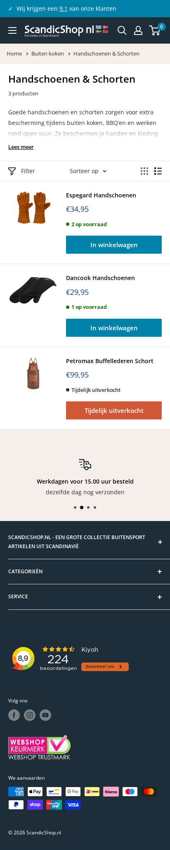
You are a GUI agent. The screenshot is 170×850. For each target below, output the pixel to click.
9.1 (63, 8)
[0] (155, 30)
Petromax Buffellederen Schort (109, 361)
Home (15, 53)
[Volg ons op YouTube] (45, 715)
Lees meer (21, 147)
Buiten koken (48, 53)
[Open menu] (12, 30)
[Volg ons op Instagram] (29, 715)
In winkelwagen (114, 245)
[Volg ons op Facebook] (14, 715)
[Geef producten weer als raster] (144, 171)
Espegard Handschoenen (101, 195)
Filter (28, 171)
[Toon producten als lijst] (158, 171)
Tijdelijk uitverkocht (114, 410)
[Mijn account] (138, 30)
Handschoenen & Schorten (106, 53)
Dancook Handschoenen (100, 278)
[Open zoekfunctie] (122, 30)
